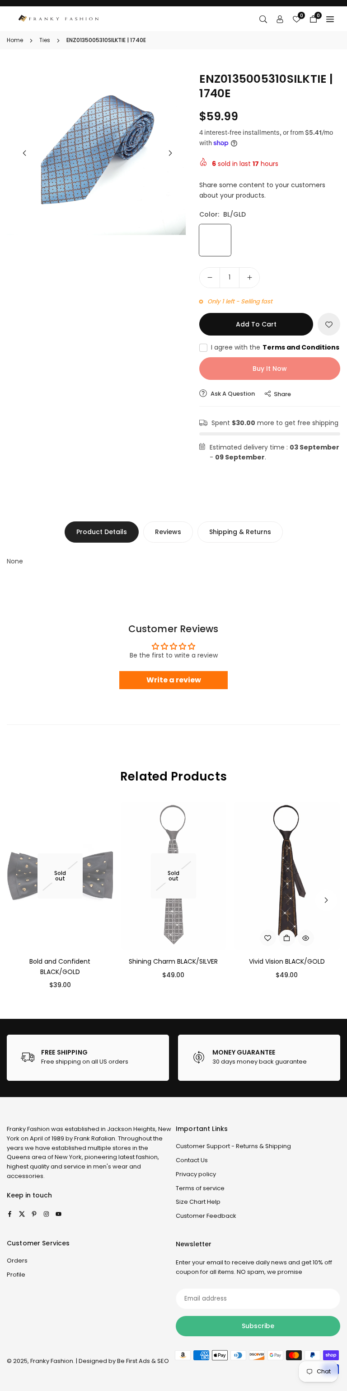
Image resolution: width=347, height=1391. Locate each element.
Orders (17, 1260)
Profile (16, 1274)
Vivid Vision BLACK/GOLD (287, 961)
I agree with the (275, 347)
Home (15, 40)
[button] (170, 153)
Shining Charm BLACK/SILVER (173, 961)
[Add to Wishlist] (329, 324)
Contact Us (192, 1160)
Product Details (101, 531)
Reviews (168, 531)
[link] (88, 1058)
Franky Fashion (28, 1129)
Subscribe (258, 1325)
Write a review (173, 680)
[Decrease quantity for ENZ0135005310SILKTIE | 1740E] (210, 278)
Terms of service (200, 1188)
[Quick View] (306, 938)
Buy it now (270, 368)
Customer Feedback (206, 1215)
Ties (44, 40)
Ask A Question (232, 393)
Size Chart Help (198, 1201)
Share (282, 394)
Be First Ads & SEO (143, 1361)
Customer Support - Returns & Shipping (233, 1146)
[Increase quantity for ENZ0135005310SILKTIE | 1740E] (249, 278)
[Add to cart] (287, 938)
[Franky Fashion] (59, 18)
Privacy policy (196, 1174)
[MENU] (330, 18)
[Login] (280, 18)
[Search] (263, 18)
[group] (97, 154)
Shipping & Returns (240, 531)
